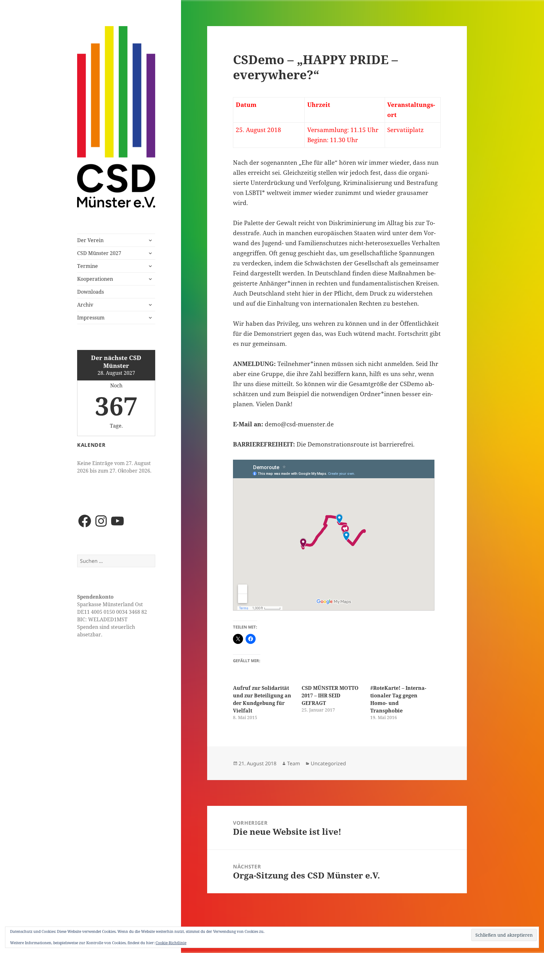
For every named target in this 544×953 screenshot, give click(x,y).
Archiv (85, 304)
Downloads (90, 291)
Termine (87, 266)
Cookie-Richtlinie (171, 942)
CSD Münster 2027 (99, 253)
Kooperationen (95, 278)
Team (293, 763)
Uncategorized (328, 763)
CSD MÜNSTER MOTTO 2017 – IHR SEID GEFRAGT (330, 695)
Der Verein (90, 240)
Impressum (91, 317)
